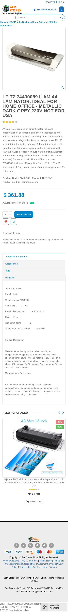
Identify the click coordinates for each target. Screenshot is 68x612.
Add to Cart (24, 214)
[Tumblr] (51, 545)
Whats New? (45, 560)
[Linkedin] (30, 545)
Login (61, 2)
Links (44, 567)
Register (50, 2)
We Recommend (12, 564)
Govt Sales (32, 560)
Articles (36, 567)
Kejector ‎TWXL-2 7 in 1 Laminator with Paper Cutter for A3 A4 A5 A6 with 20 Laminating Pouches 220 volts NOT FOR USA (34, 482)
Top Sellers (58, 560)
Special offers (28, 564)
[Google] (37, 545)
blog (29, 567)
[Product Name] (34, 448)
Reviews (9, 277)
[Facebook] (16, 545)
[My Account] (35, 9)
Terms (22, 567)
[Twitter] (23, 545)
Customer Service (45, 564)
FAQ (23, 560)
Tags (7, 270)
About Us (14, 560)
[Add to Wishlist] (6, 221)
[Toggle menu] (26, 8)
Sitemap (53, 567)
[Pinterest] (44, 545)
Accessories (11, 263)
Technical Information (16, 256)
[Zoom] (63, 87)
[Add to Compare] (14, 221)
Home (5, 560)
